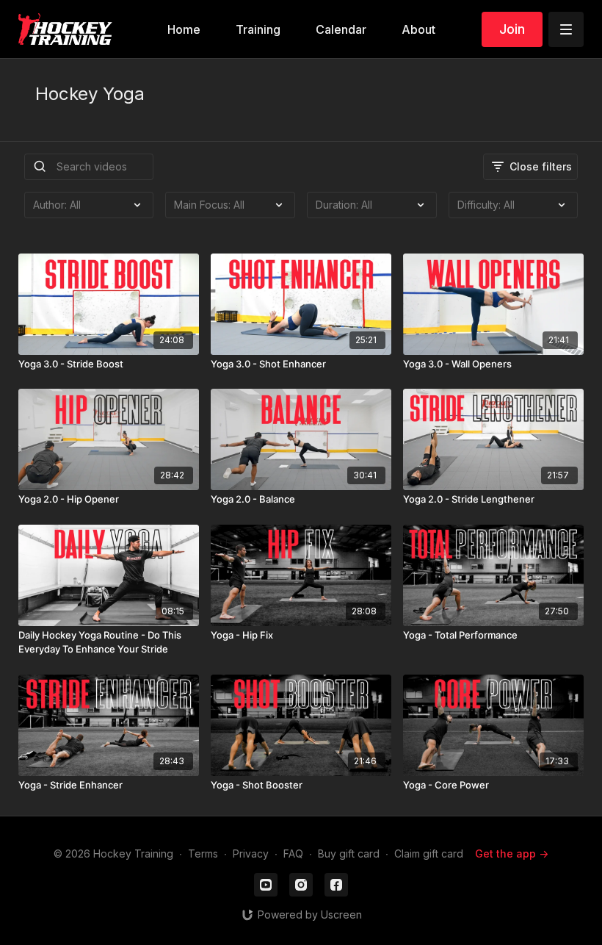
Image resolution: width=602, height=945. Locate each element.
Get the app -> (511, 853)
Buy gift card (349, 853)
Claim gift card (428, 853)
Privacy (251, 853)
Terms (203, 853)
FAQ (293, 853)
